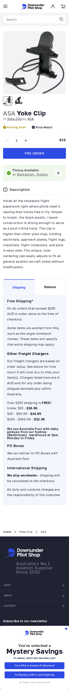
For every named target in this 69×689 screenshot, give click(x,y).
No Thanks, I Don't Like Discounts (34, 682)
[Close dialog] (66, 629)
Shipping (18, 287)
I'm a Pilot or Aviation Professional (34, 665)
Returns (50, 287)
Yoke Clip (14, 119)
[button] (5, 6)
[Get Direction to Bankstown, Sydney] (58, 173)
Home (7, 531)
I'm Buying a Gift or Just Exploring (34, 674)
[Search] (61, 19)
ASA (9, 113)
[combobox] (34, 19)
